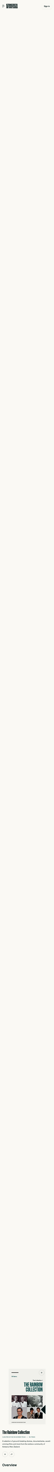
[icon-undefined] (5, 1454)
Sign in (47, 6)
